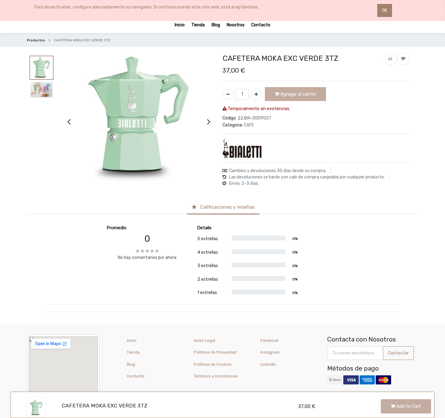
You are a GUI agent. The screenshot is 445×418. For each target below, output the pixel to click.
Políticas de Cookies (213, 364)
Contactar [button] (398, 353)
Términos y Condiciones (216, 376)
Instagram (269, 352)
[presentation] (69, 121)
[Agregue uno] (256, 94)
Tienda (133, 352)
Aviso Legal (204, 340)
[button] (390, 59)
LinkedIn (268, 364)
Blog (131, 364)
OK (384, 10)
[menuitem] (179, 24)
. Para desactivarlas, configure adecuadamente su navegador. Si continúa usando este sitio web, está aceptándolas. (145, 7)
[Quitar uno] (227, 94)
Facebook (269, 340)
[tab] (223, 207)
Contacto (135, 376)
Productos (36, 40)
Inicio (132, 340)
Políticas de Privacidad (215, 352)
